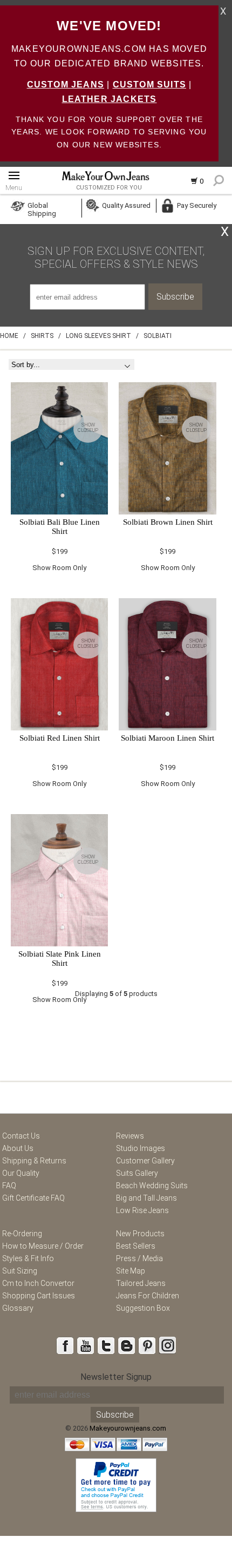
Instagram (167, 1345)
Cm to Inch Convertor (38, 1283)
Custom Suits (149, 84)
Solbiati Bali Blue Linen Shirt (59, 527)
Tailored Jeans (141, 1283)
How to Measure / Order (43, 1246)
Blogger (126, 1345)
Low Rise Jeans (142, 1210)
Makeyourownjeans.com (128, 1428)
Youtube (85, 1345)
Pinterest (146, 1345)
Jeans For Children (147, 1295)
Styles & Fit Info (28, 1258)
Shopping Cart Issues (38, 1295)
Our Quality (20, 1173)
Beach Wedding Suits (152, 1185)
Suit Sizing (19, 1271)
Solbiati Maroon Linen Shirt (167, 738)
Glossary (17, 1308)
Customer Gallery (145, 1160)
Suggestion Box (143, 1308)
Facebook (64, 1345)
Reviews (130, 1136)
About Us (17, 1148)
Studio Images (140, 1148)
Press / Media (139, 1258)
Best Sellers (135, 1246)
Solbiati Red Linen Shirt (59, 738)
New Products (140, 1233)
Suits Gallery (137, 1173)
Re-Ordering (22, 1233)
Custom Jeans (65, 84)
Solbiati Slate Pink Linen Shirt (59, 958)
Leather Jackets (109, 99)
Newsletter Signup (116, 1377)
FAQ (9, 1185)
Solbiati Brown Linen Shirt (168, 522)
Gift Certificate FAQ (33, 1198)
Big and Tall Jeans (146, 1198)
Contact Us (21, 1136)
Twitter (105, 1345)
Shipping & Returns (34, 1160)
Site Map (130, 1271)
